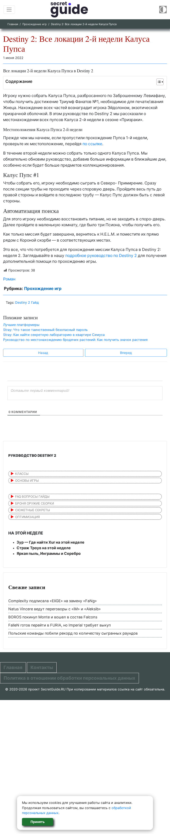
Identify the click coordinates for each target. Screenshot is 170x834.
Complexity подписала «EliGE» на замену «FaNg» (52, 601)
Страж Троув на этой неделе (44, 548)
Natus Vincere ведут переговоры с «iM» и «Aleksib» (54, 609)
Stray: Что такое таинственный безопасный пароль (45, 330)
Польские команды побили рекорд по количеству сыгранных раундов (73, 633)
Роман (9, 278)
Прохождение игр (34, 24)
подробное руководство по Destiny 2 (101, 255)
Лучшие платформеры (21, 325)
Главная (12, 24)
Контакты (41, 667)
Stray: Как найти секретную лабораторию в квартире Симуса (54, 335)
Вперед (126, 353)
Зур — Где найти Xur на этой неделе (50, 542)
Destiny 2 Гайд (27, 302)
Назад (43, 353)
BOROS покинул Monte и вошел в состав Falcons (52, 617)
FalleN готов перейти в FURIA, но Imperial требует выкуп (59, 625)
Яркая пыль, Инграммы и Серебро (49, 553)
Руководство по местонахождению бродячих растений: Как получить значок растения (75, 340)
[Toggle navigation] (9, 9)
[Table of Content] (160, 82)
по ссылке (92, 143)
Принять (37, 822)
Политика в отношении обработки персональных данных (69, 678)
